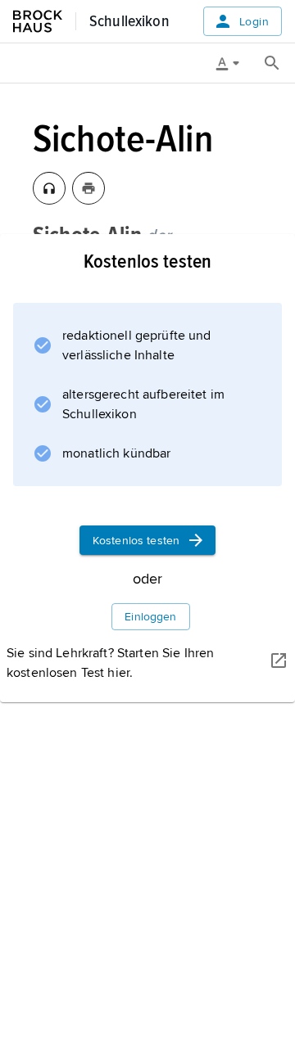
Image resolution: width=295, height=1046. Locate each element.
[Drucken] (88, 188)
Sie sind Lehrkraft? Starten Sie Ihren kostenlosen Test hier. (110, 663)
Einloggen (150, 617)
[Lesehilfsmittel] (233, 63)
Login (254, 22)
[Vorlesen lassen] (49, 188)
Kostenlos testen (136, 541)
